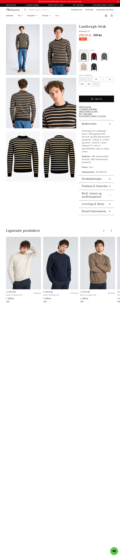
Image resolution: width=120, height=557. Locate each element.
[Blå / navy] (104, 56)
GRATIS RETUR (11, 5)
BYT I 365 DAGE (78, 5)
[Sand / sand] (83, 67)
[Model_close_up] (59, 103)
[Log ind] (106, 15)
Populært (31, 15)
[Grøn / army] (94, 67)
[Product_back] (59, 156)
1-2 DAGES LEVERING (32, 5)
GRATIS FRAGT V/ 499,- (56, 5)
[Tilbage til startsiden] (13, 9)
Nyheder (9, 15)
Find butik (89, 9)
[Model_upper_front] (59, 49)
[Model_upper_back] (23, 103)
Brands (45, 15)
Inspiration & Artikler (105, 9)
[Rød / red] (94, 56)
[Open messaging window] (114, 551)
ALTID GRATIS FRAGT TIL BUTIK (103, 5)
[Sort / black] (83, 56)
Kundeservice (76, 9)
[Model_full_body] (23, 49)
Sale (57, 15)
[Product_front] (23, 156)
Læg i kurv (98, 99)
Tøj (19, 15)
